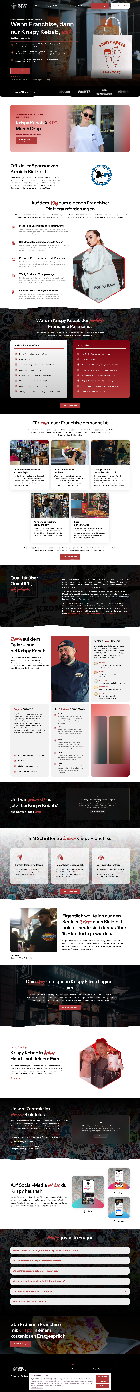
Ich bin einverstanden (98, 811)
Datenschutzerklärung (37, 1388)
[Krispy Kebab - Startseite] (19, 5)
